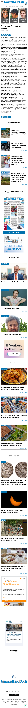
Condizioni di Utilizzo (14, 704)
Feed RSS (3, 701)
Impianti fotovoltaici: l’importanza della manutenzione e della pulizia (12, 444)
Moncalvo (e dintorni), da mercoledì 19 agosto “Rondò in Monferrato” (18, 145)
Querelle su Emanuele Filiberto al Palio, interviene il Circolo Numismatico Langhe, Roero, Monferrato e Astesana (13, 482)
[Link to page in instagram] (7, 691)
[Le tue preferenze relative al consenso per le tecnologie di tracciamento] (25, 705)
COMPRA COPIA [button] (14, 232)
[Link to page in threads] (10, 35)
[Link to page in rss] (15, 691)
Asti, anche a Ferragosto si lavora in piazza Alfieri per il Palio (19, 132)
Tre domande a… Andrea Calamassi (12, 282)
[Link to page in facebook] (2, 35)
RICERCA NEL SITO (26, 1)
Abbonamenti (17, 701)
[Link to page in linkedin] (6, 35)
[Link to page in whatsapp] (8, 35)
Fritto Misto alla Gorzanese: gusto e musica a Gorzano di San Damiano (12, 388)
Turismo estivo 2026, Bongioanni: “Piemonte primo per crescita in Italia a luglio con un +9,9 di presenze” (18, 177)
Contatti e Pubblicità (10, 701)
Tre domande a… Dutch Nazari (10, 308)
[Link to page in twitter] (4, 35)
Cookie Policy (23, 702)
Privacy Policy (17, 702)
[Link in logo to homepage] (14, 681)
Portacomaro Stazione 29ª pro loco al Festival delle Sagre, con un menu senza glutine (13, 568)
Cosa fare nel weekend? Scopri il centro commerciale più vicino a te (14, 416)
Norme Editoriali (10, 702)
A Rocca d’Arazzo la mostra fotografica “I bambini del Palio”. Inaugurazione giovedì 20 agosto (18, 160)
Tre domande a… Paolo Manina (11, 334)
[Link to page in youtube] (12, 691)
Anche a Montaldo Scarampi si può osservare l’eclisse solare (12, 511)
